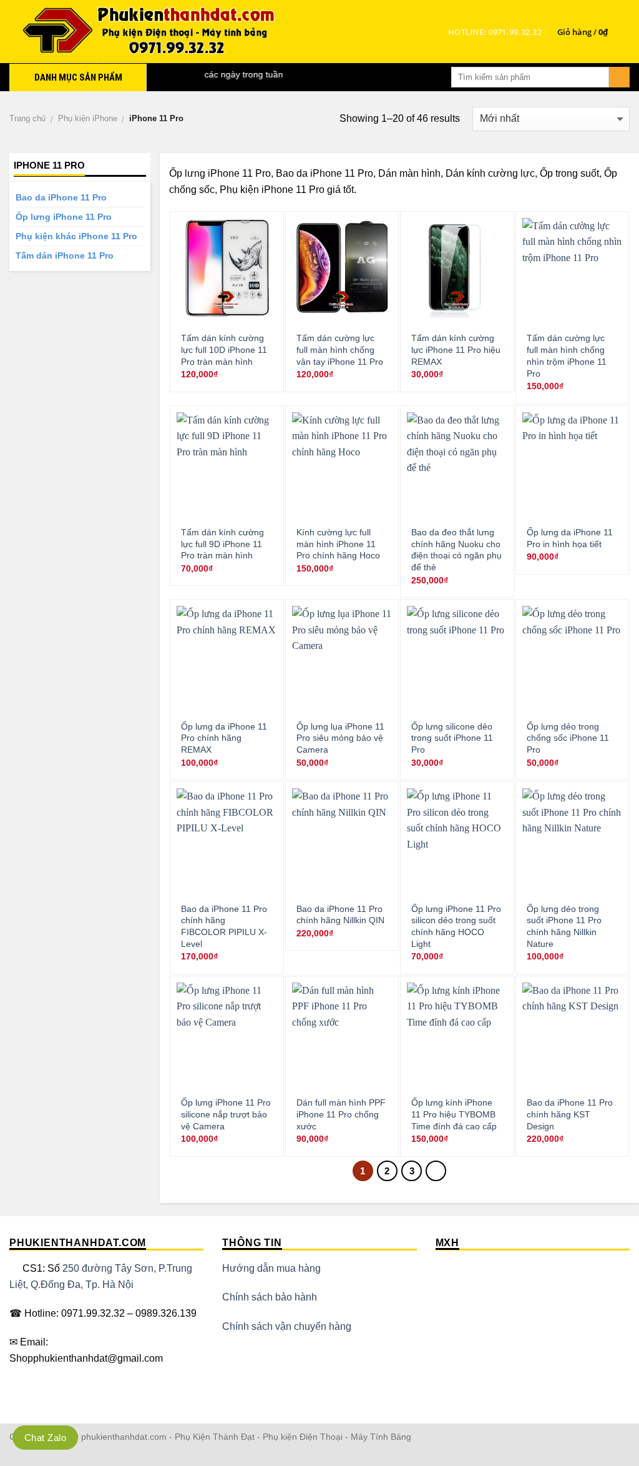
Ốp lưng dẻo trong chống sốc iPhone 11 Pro (568, 738)
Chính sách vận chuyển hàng (286, 1326)
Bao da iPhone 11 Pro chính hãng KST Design (570, 1114)
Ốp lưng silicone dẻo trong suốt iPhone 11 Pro (452, 738)
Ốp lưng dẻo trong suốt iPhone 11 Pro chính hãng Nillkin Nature (564, 926)
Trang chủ (27, 118)
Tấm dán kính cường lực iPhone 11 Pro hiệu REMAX (455, 349)
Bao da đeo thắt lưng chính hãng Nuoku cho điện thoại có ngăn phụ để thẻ (456, 549)
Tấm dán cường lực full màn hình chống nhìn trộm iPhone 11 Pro (567, 355)
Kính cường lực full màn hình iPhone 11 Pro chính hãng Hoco (338, 543)
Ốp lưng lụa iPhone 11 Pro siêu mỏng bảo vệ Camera (340, 738)
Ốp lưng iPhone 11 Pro (64, 217)
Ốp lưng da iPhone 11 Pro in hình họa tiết (570, 538)
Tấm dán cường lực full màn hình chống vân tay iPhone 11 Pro (339, 349)
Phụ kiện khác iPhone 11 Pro (76, 236)
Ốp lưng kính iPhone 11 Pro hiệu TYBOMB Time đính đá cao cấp (454, 1114)
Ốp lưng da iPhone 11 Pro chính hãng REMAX (224, 738)
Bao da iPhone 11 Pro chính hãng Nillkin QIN (340, 915)
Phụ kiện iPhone (87, 118)
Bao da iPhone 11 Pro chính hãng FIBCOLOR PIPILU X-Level (224, 926)
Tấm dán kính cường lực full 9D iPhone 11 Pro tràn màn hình (222, 543)
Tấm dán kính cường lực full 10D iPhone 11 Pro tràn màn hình (224, 349)
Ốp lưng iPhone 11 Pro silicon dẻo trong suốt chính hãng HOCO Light (456, 926)
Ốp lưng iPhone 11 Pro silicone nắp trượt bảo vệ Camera (226, 1114)
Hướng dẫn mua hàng (271, 1268)
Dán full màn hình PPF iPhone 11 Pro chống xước (341, 1114)
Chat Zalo (45, 1437)
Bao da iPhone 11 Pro (61, 197)
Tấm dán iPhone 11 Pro (65, 255)
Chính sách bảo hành (269, 1297)
